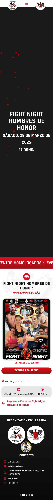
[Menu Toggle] (26, 3)
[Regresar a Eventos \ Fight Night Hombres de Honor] (3, 403)
